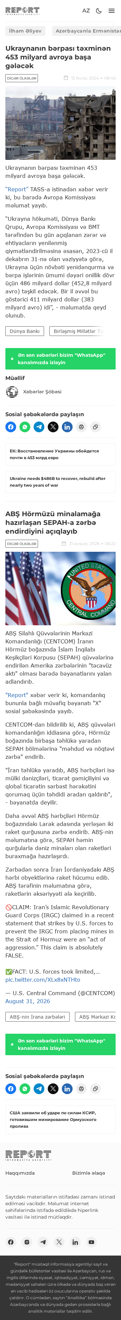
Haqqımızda (20, 1173)
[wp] (24, 427)
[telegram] (39, 427)
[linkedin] (67, 427)
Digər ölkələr (21, 78)
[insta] (27, 1242)
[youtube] (91, 1242)
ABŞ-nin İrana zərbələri (37, 1017)
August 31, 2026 (27, 1001)
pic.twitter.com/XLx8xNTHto (42, 979)
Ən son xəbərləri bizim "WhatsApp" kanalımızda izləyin (61, 358)
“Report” (16, 189)
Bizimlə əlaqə (88, 1173)
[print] (81, 427)
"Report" (16, 695)
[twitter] (53, 427)
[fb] (10, 427)
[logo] (22, 11)
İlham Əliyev (25, 31)
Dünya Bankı (25, 331)
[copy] (95, 427)
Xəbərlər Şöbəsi (42, 392)
